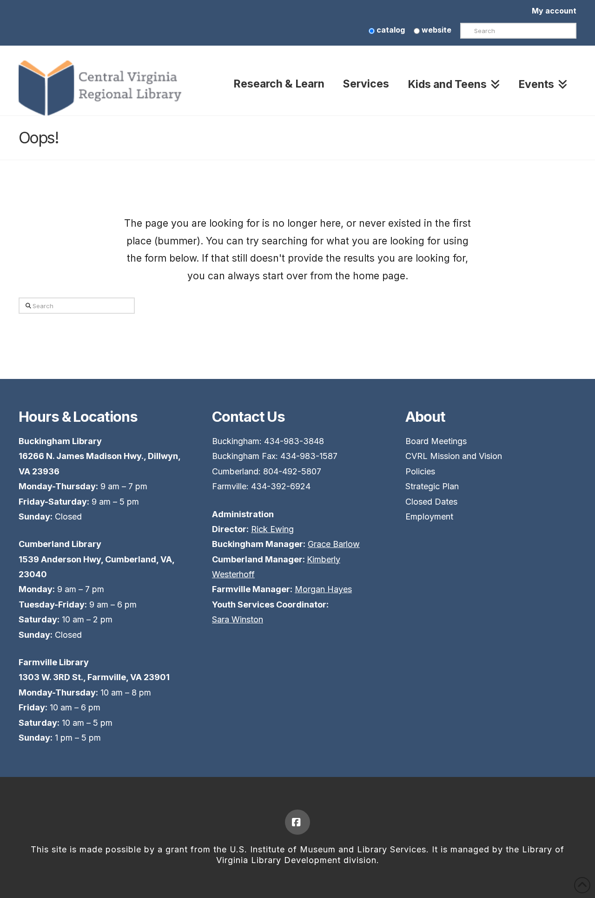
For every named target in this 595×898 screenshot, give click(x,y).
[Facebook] (297, 822)
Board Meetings (436, 441)
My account (554, 10)
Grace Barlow (334, 544)
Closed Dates (431, 501)
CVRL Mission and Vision (453, 456)
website (435, 29)
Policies (420, 471)
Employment (429, 516)
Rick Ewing (272, 529)
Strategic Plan (432, 486)
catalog (390, 29)
